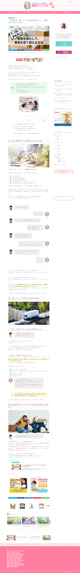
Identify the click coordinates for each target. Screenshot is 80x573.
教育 (58, 138)
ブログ (14, 554)
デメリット (14, 552)
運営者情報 (63, 171)
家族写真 (9, 560)
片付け (13, 563)
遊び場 (13, 566)
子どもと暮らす (13, 12)
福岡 (22, 563)
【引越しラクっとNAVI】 (14, 460)
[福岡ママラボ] (40, 9)
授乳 (19, 560)
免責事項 (22, 571)
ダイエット (59, 151)
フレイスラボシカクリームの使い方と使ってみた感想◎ (64, 90)
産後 (19, 563)
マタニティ (22, 554)
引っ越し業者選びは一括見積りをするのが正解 (24, 124)
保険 (13, 557)
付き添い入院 (9, 557)
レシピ (58, 144)
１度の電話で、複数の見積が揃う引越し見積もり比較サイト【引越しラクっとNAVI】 (27, 293)
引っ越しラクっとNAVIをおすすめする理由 (24, 126)
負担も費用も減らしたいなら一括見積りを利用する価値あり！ (28, 133)
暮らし (58, 136)
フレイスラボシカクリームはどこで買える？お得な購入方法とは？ (64, 85)
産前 (16, 563)
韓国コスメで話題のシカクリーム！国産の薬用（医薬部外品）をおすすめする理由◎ (64, 94)
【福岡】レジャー (60, 158)
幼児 (12, 560)
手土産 (16, 560)
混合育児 (9, 563)
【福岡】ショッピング (61, 161)
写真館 (20, 557)
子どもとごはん (26, 12)
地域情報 (67, 12)
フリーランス (9, 554)
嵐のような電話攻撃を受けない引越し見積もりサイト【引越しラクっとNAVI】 (26, 399)
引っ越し (14, 473)
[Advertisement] (63, 68)
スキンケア (9, 552)
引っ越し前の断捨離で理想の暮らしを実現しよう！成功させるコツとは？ (64, 101)
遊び (58, 139)
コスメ (58, 150)
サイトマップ (58, 198)
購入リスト (9, 566)
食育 (16, 566)
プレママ (18, 554)
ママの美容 (40, 12)
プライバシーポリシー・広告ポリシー (14, 571)
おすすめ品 (59, 145)
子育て (10, 473)
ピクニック (18, 552)
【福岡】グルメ (60, 160)
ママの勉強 (53, 12)
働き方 (17, 557)
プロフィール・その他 (60, 164)
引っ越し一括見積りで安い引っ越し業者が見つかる (26, 128)
